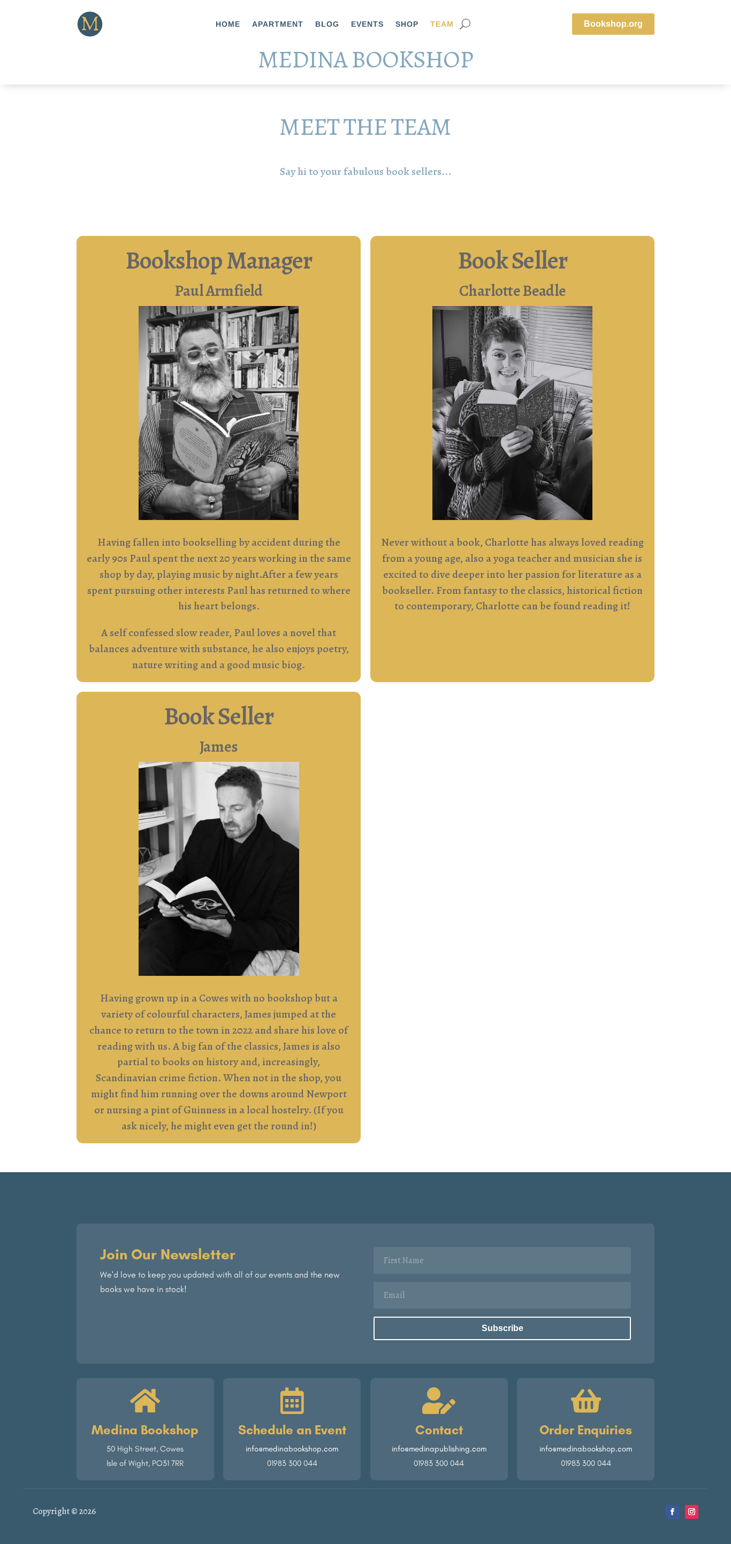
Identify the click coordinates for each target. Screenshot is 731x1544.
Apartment (277, 24)
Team (442, 24)
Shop (406, 24)
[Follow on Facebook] (673, 1512)
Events (367, 24)
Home (228, 24)
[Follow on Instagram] (692, 1512)
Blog (327, 24)
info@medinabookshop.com (292, 1449)
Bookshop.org (613, 23)
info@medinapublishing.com (439, 1449)
